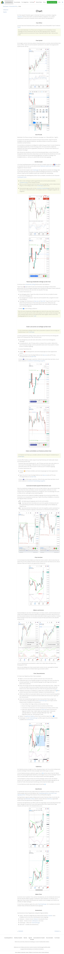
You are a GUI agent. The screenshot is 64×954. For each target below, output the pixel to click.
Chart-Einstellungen (42, 904)
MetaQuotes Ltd (31, 949)
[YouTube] (34, 944)
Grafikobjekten (35, 921)
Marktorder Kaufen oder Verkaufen (48, 166)
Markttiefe (20, 931)
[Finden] (62, 2)
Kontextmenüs (30, 719)
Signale (30, 937)
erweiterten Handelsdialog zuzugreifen (36, 360)
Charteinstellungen (43, 700)
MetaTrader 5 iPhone (30, 798)
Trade (35, 316)
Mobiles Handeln (18, 937)
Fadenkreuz (49, 798)
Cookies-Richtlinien (45, 952)
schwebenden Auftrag (30, 284)
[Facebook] (30, 944)
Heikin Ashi (43, 709)
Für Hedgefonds (25, 2)
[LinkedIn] (32, 944)
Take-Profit (43, 301)
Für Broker (32, 2)
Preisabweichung (23, 182)
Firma (44, 2)
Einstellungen (36, 170)
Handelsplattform (9, 2)
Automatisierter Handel (39, 937)
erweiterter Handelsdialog (42, 188)
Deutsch (59, 2)
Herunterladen (17, 2)
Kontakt (32, 939)
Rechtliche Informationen (39, 949)
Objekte (5, 12)
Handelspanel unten (21, 177)
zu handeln (49, 915)
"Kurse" (19, 27)
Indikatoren (5, 9)
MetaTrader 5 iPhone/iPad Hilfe (10, 6)
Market (25, 937)
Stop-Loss (36, 301)
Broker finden (39, 2)
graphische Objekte (29, 716)
